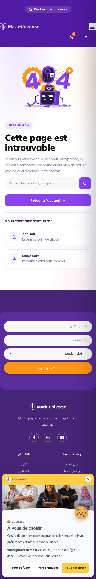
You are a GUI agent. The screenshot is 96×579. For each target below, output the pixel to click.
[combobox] (48, 354)
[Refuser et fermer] (88, 479)
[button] (92, 26)
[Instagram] (48, 437)
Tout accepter (75, 567)
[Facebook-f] (34, 437)
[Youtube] (62, 437)
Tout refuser (20, 567)
